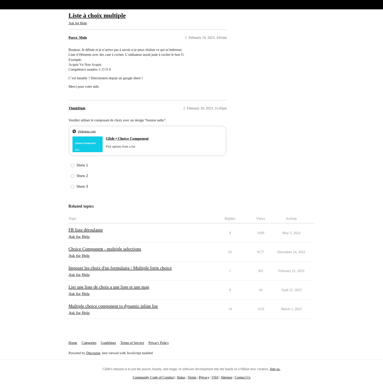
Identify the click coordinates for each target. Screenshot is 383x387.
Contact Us (242, 377)
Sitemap (226, 377)
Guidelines (108, 343)
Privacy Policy (159, 343)
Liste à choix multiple (97, 15)
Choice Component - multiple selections (104, 248)
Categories (89, 343)
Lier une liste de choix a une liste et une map (108, 286)
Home (72, 343)
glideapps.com (87, 131)
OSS (215, 377)
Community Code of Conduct (153, 377)
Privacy (204, 377)
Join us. (275, 369)
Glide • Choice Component (127, 138)
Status (181, 377)
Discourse (93, 353)
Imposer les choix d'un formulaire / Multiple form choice (120, 267)
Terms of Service (132, 343)
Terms (192, 377)
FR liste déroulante (85, 229)
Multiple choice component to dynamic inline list (113, 305)
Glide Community (14, 4)
